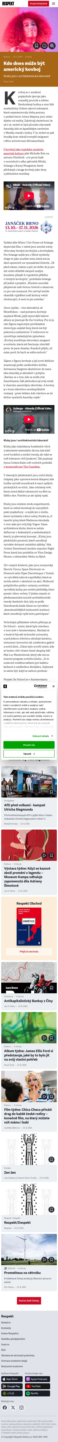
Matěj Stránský (10, 824)
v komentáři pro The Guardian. (22, 466)
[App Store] (12, 1379)
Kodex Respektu (10, 1333)
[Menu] (53, 3)
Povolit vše (29, 745)
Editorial (11, 1268)
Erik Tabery (9, 1287)
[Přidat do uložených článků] (51, 792)
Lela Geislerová (11, 1178)
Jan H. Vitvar (9, 891)
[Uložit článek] (36, 45)
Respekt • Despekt (12, 1218)
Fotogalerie (9, 801)
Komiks (7, 1168)
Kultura (7, 57)
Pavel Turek (9, 81)
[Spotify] (37, 1393)
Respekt (7, 1228)
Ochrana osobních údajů (14, 1360)
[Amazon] (12, 1393)
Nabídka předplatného (13, 1339)
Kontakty (6, 1328)
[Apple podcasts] (37, 1379)
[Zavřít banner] (53, 686)
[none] (52, 45)
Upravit (27, 753)
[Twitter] (13, 1410)
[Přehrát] (44, 855)
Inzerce (5, 1344)
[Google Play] (12, 1386)
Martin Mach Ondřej (27, 1178)
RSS (3, 1350)
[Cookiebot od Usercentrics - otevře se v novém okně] (35, 686)
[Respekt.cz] (8, 3)
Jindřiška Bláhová (12, 1128)
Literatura (8, 996)
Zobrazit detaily (41, 736)
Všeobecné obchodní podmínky (18, 1355)
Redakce (6, 1322)
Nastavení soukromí (12, 1366)
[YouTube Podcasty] (37, 1386)
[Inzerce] (29, 227)
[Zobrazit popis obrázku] (44, 45)
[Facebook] (4, 1410)
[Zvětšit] (29, 29)
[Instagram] (21, 1410)
